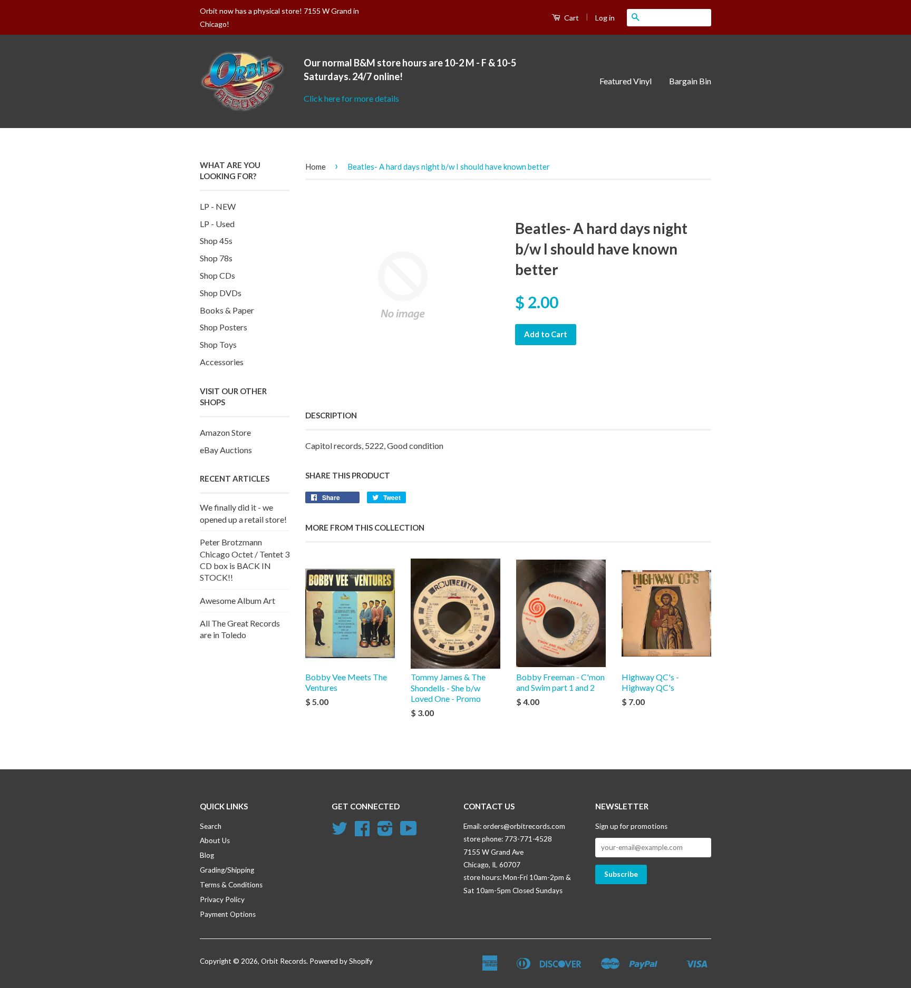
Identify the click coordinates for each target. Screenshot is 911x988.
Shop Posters (223, 327)
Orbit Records (283, 961)
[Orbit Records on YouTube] (408, 832)
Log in (605, 17)
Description (331, 415)
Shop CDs (217, 275)
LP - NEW (218, 206)
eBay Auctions (226, 450)
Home (315, 166)
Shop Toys (218, 344)
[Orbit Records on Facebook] (362, 832)
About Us (215, 840)
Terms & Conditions (231, 885)
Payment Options (228, 914)
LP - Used (217, 224)
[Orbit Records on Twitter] (339, 832)
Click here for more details (351, 98)
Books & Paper (227, 310)
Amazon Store (225, 432)
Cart (571, 17)
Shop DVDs (220, 293)
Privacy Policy (222, 899)
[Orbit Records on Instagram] (385, 832)
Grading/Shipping (227, 870)
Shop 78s (216, 258)
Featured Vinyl (625, 81)
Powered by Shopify (341, 961)
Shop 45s (216, 241)
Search (210, 826)
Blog (207, 855)
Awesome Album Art (237, 600)
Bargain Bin (690, 81)
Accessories (222, 362)
